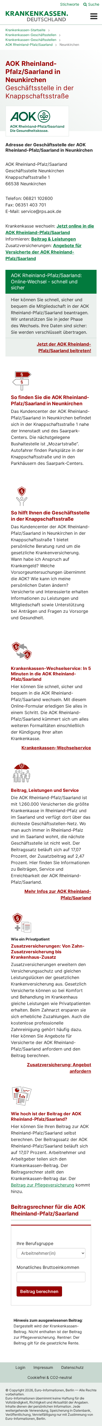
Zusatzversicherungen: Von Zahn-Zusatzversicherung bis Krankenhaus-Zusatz (48, 951)
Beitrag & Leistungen (53, 239)
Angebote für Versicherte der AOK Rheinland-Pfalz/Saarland (43, 252)
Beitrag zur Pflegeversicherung (42, 1185)
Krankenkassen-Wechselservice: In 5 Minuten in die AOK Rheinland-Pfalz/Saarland (51, 674)
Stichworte (69, 4)
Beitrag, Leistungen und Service (45, 790)
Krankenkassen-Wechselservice (56, 747)
